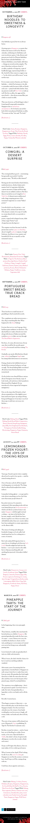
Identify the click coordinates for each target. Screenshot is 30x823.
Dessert (15, 254)
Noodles (23, 136)
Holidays (4, 784)
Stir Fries (24, 584)
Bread (17, 419)
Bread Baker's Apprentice (19, 421)
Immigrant (23, 423)
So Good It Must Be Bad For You (12, 786)
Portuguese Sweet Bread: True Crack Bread (15, 291)
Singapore (15, 48)
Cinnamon (6, 793)
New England (13, 426)
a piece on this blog (19, 230)
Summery (24, 430)
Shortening (5, 430)
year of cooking (17, 755)
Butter (16, 261)
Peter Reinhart (22, 426)
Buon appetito (6, 791)
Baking (12, 419)
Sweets (25, 786)
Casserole (11, 575)
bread (13, 323)
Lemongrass (7, 581)
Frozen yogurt (7, 577)
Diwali (25, 133)
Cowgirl (17, 263)
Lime (20, 266)
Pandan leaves (16, 795)
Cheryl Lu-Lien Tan (15, 2)
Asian (12, 129)
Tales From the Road (21, 131)
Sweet (17, 586)
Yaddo (4, 737)
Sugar (6, 138)
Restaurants (5, 257)
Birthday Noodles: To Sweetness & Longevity (15, 21)
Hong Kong (16, 423)
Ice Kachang (16, 577)
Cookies (18, 782)
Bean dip (10, 261)
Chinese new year (21, 791)
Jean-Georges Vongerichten (10, 579)
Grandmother (15, 793)
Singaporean (6, 131)
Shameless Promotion (16, 257)
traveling (4, 347)
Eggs (4, 136)
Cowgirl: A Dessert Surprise (15, 155)
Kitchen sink (24, 579)
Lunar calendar (15, 136)
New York (18, 91)
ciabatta (7, 356)
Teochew (5, 133)
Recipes (17, 129)
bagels (19, 356)
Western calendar (20, 138)
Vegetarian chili (15, 272)
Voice (14, 723)
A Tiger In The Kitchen (14, 259)
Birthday (19, 133)
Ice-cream (24, 577)
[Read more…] (6, 118)
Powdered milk (16, 428)
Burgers (5, 575)
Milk (6, 426)
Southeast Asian (13, 572)
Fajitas (16, 266)
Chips (12, 263)
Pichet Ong (19, 581)
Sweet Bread (15, 432)
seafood (13, 232)
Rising (23, 428)
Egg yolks (24, 575)
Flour (8, 136)
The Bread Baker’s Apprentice (11, 338)
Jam (3, 426)
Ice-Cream (20, 570)
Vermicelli (11, 138)
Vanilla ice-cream (19, 270)
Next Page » (11, 809)
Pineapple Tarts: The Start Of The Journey (15, 604)
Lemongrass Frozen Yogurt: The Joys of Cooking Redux (15, 451)
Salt (24, 581)
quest (9, 336)
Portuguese (7, 428)
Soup (12, 131)
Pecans (12, 268)
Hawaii (9, 423)
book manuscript (21, 508)
